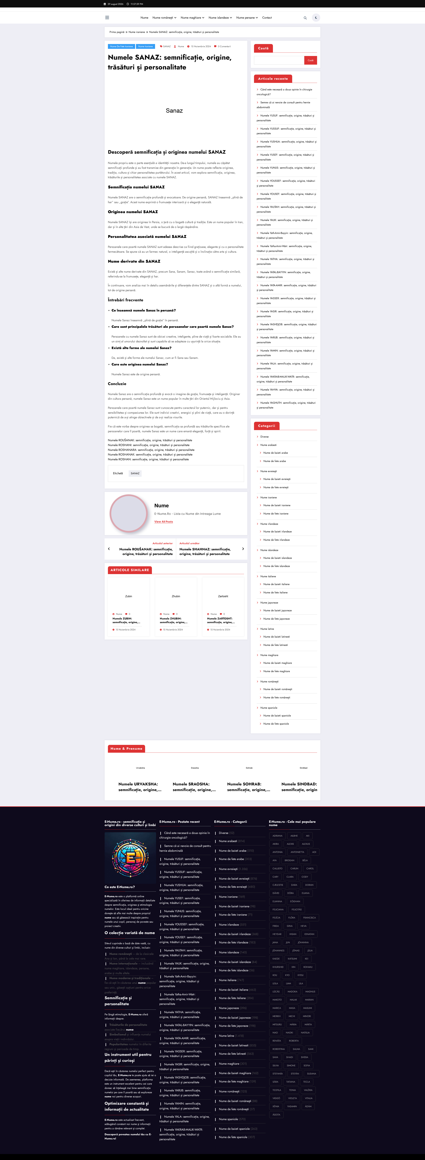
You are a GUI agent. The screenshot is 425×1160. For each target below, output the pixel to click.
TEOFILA (277, 1090)
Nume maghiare (191, 17)
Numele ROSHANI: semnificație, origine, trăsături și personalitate (148, 445)
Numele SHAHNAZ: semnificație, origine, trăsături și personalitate (205, 551)
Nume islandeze (219, 17)
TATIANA (290, 1081)
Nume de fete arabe (274, 461)
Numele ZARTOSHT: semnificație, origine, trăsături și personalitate (219, 620)
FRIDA (276, 926)
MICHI (292, 1016)
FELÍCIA (276, 917)
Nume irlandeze (269, 524)
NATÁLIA (305, 1032)
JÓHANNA (303, 942)
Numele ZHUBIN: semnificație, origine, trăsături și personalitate (172, 620)
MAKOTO (277, 999)
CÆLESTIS (278, 885)
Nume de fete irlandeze (276, 540)
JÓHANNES (278, 950)
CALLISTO (277, 868)
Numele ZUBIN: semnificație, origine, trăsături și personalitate (125, 620)
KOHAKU (307, 967)
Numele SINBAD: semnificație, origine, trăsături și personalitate (239, 786)
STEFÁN (295, 1073)
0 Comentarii (224, 46)
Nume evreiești (268, 471)
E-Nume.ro (111, 896)
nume (181, 46)
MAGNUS (310, 991)
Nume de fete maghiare (276, 671)
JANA (275, 942)
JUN (288, 942)
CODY (305, 876)
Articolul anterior (163, 543)
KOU (275, 975)
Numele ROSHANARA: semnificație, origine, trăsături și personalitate (151, 450)
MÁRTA (308, 1024)
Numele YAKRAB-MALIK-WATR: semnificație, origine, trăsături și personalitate (181, 1134)
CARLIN (294, 868)
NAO (275, 1032)
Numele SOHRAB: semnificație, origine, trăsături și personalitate (130, 786)
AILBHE (294, 835)
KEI (306, 958)
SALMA (296, 1049)
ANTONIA (278, 852)
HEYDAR (277, 934)
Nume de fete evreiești (276, 487)
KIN (293, 967)
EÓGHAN (295, 901)
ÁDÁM (308, 1106)
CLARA (290, 876)
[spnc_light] (316, 17)
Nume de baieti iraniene (276, 505)
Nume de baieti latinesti (276, 637)
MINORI (307, 1016)
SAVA (275, 1057)
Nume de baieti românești (277, 689)
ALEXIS (290, 844)
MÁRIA (293, 1024)
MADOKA (292, 991)
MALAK (293, 999)
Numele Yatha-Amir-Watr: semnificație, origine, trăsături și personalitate (179, 999)
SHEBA (304, 1057)
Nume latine (267, 629)
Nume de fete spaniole (276, 724)
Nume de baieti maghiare (277, 663)
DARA (294, 885)
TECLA (306, 1081)
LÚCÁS (276, 991)
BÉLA (305, 860)
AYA (275, 860)
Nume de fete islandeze (276, 566)
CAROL (310, 868)
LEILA (275, 983)
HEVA (303, 926)
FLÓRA (291, 917)
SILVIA (276, 1065)
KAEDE (276, 958)
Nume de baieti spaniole (277, 715)
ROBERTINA (279, 1049)
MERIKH (277, 1016)
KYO (287, 975)
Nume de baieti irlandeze (277, 531)
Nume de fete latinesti (275, 645)
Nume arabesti (268, 445)
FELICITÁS (297, 909)
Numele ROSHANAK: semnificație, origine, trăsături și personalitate (150, 454)
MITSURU (277, 1024)
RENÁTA (277, 1040)
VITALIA (308, 1098)
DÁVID (276, 893)
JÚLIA (310, 950)
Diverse (264, 437)
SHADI (289, 1057)
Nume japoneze (269, 603)
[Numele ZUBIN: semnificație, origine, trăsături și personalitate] (128, 595)
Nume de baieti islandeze (277, 558)
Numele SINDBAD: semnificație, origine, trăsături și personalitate (185, 786)
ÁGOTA (276, 1114)
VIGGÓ (276, 1098)
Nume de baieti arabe (275, 453)
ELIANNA (277, 901)
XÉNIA (276, 1106)
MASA (292, 1008)
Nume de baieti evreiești (277, 479)
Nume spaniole (268, 708)
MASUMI (307, 1008)
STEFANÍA (278, 1073)
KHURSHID (278, 967)
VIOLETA (292, 1098)
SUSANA (311, 1073)
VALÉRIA (308, 1090)
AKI (307, 835)
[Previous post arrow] (109, 549)
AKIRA (276, 844)
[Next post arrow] (243, 549)
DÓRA (290, 893)
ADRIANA (277, 835)
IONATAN (309, 934)
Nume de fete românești (276, 697)
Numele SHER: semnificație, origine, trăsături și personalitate (293, 786)
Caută (263, 48)
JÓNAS (296, 950)
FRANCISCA (309, 917)
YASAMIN (292, 1106)
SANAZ (167, 46)
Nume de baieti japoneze (277, 610)
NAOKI (289, 1032)
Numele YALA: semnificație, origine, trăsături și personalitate (184, 1119)
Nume (144, 17)
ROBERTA (294, 1040)
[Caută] (305, 18)
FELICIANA (278, 909)
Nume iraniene (145, 46)
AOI (314, 852)
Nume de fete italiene (275, 592)
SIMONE (291, 1065)
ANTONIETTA (297, 852)
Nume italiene (268, 576)
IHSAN (293, 934)
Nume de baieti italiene (276, 584)
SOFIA (307, 1065)
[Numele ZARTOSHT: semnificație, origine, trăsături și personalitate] (223, 595)
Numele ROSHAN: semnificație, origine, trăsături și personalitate (148, 459)
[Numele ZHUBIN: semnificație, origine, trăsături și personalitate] (176, 595)
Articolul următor (189, 543)
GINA (290, 926)
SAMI (310, 1049)
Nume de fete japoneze (276, 619)
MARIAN (309, 999)
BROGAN (289, 860)
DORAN (309, 885)
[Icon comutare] (107, 17)
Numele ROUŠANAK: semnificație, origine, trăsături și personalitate (150, 440)
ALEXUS (306, 844)
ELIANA (305, 893)
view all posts (163, 521)
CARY (275, 876)
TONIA (292, 1090)
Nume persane (245, 17)
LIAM (288, 983)
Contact (267, 17)
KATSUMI (292, 958)
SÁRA (275, 1081)
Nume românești (163, 17)
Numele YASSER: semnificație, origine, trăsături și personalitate (180, 1053)
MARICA (277, 1008)
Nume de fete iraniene (121, 46)
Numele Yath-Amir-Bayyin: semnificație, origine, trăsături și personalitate (179, 981)
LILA (301, 983)
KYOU (300, 975)
